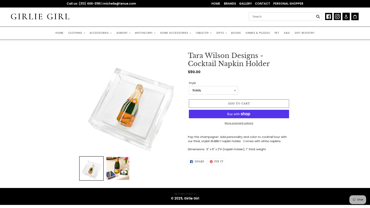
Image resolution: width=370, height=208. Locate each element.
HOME (216, 4)
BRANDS (230, 4)
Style (192, 83)
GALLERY (245, 4)
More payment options (239, 123)
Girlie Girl (40, 16)
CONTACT (262, 4)
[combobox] (285, 16)
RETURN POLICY (185, 194)
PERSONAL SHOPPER (288, 4)
